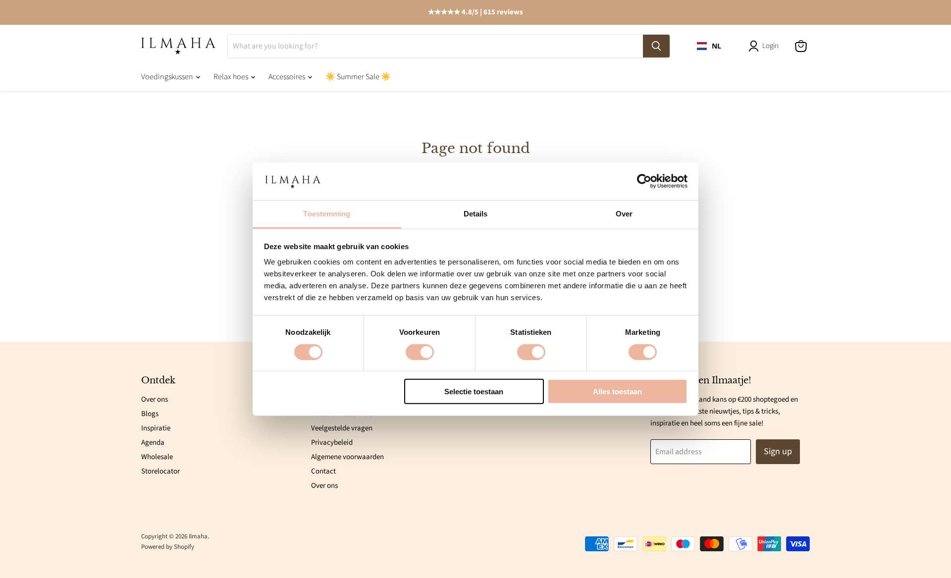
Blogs (149, 414)
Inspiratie (155, 428)
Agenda (152, 442)
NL (716, 46)
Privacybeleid (332, 442)
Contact (323, 471)
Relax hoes (231, 76)
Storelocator (160, 471)
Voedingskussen (168, 76)
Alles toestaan (617, 391)
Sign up (778, 451)
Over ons (154, 399)
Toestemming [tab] (326, 214)
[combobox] (709, 46)
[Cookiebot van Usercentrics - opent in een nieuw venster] (644, 181)
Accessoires (287, 76)
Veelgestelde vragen (341, 428)
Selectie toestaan (473, 391)
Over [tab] (624, 214)
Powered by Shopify (167, 546)
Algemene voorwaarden (347, 457)
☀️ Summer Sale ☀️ (358, 76)
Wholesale (157, 457)
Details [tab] (476, 214)
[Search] (656, 46)
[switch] (420, 352)
